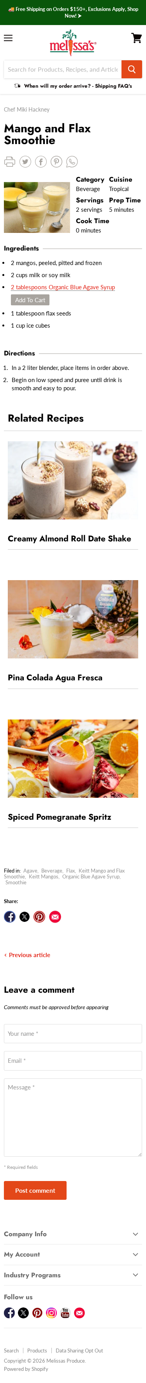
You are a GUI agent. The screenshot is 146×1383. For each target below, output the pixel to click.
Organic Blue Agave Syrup (91, 876)
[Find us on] (55, 917)
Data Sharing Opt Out (79, 1350)
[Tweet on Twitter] (24, 917)
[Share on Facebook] (10, 917)
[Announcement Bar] (73, 12)
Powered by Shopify (26, 1369)
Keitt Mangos (43, 876)
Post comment (35, 1190)
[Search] (131, 69)
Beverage (51, 870)
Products (37, 1350)
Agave (30, 870)
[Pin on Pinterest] (39, 917)
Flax (70, 870)
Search (11, 1350)
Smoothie (15, 882)
